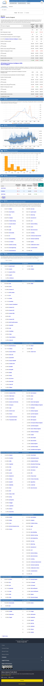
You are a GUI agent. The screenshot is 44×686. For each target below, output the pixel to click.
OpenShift (11, 325)
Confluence (11, 278)
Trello (32, 266)
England (3, 17)
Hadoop (10, 348)
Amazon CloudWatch (13, 304)
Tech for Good (12, 410)
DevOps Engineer (34, 443)
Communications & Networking (29, 281)
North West (3, 188)
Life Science (33, 470)
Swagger (11, 502)
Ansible (10, 611)
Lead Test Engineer (34, 413)
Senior (32, 395)
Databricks (33, 617)
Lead (32, 398)
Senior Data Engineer (35, 401)
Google (32, 611)
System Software (27, 600)
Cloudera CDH (12, 363)
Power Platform (12, 337)
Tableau (10, 387)
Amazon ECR (11, 310)
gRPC (10, 470)
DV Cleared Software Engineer (37, 422)
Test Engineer (33, 416)
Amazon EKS (11, 319)
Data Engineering (12, 247)
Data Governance (34, 229)
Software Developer (35, 431)
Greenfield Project (34, 467)
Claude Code (33, 351)
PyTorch (10, 508)
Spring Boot (11, 499)
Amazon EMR (11, 313)
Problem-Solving (12, 220)
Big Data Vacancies (22, 3)
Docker (32, 602)
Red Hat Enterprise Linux (14, 526)
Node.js (10, 478)
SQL (10, 214)
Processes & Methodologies (29, 514)
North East (3, 194)
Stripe (10, 334)
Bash (10, 594)
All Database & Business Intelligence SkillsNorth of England (11, 63)
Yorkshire (3, 191)
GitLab (32, 345)
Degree (32, 594)
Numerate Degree (34, 597)
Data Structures (34, 487)
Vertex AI (11, 340)
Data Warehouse (12, 250)
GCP (10, 295)
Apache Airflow (12, 272)
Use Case (32, 208)
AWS (10, 226)
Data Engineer (33, 392)
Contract (11, 6)
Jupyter (10, 275)
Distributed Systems (35, 458)
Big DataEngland (3, 197)
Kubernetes (11, 614)
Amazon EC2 (11, 307)
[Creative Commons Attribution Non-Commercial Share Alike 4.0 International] (19, 666)
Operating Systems (5, 514)
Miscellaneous (26, 452)
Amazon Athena (12, 351)
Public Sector (11, 395)
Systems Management (6, 608)
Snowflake (11, 331)
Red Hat (32, 623)
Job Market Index (13, 3)
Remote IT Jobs (5, 651)
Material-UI (11, 476)
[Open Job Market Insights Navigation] (42, 2)
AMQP (32, 283)
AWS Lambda (11, 292)
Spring (10, 496)
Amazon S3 (11, 289)
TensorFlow (11, 511)
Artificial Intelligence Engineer (37, 404)
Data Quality (11, 232)
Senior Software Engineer (36, 428)
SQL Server (11, 378)
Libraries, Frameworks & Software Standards (10, 452)
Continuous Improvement (36, 235)
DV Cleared (33, 585)
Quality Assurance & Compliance (8, 600)
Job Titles (25, 390)
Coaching (32, 232)
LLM (31, 220)
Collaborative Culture (35, 244)
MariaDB (10, 366)
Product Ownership (34, 478)
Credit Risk (33, 484)
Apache (32, 241)
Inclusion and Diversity (13, 401)
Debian (10, 520)
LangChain (11, 505)
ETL (31, 250)
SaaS (10, 328)
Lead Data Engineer (34, 425)
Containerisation (34, 247)
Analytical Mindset (34, 461)
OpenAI (32, 620)
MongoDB (11, 369)
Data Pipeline (11, 211)
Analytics (11, 217)
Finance (10, 413)
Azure (32, 226)
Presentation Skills (13, 419)
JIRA (31, 348)
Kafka (10, 461)
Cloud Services (4, 281)
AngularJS (11, 464)
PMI (31, 473)
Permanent (4, 6)
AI (9, 235)
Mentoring (33, 214)
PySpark (10, 455)
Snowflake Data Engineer (36, 449)
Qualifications (26, 576)
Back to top (5, 636)
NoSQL (10, 375)
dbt (10, 316)
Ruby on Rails (11, 493)
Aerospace (11, 404)
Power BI (11, 384)
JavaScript (11, 588)
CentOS (10, 517)
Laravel (10, 473)
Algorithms (33, 481)
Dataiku (32, 632)
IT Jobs (3, 645)
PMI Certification (34, 588)
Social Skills (11, 398)
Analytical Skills (12, 392)
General (3, 390)
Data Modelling (12, 238)
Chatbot (32, 269)
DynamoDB (11, 357)
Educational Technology (35, 464)
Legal (10, 407)
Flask (10, 467)
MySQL (10, 372)
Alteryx (32, 629)
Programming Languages (6, 576)
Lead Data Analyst (34, 446)
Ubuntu (10, 529)
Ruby (10, 597)
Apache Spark (33, 211)
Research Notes (5, 654)
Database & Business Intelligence (11, 39)
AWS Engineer (33, 419)
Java (10, 585)
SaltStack (32, 626)
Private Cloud (33, 476)
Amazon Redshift (12, 360)
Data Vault (11, 381)
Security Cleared (12, 223)
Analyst (32, 434)
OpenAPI (11, 481)
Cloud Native (33, 455)
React (10, 487)
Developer (33, 407)
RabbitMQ (11, 484)
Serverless (11, 301)
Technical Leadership (35, 238)
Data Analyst (33, 437)
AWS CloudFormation (13, 322)
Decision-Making (34, 223)
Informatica (33, 614)
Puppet (10, 617)
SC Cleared (11, 241)
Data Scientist (33, 440)
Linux (10, 523)
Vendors (25, 608)
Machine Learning (12, 244)
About (28, 3)
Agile (10, 229)
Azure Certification (34, 591)
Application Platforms (6, 263)
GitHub (10, 298)
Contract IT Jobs (5, 648)
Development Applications (28, 343)
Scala (10, 591)
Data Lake (11, 354)
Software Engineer (34, 410)
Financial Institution (13, 416)
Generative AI (33, 217)
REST (10, 490)
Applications (26, 263)
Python (10, 208)
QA (9, 605)
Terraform (11, 458)
